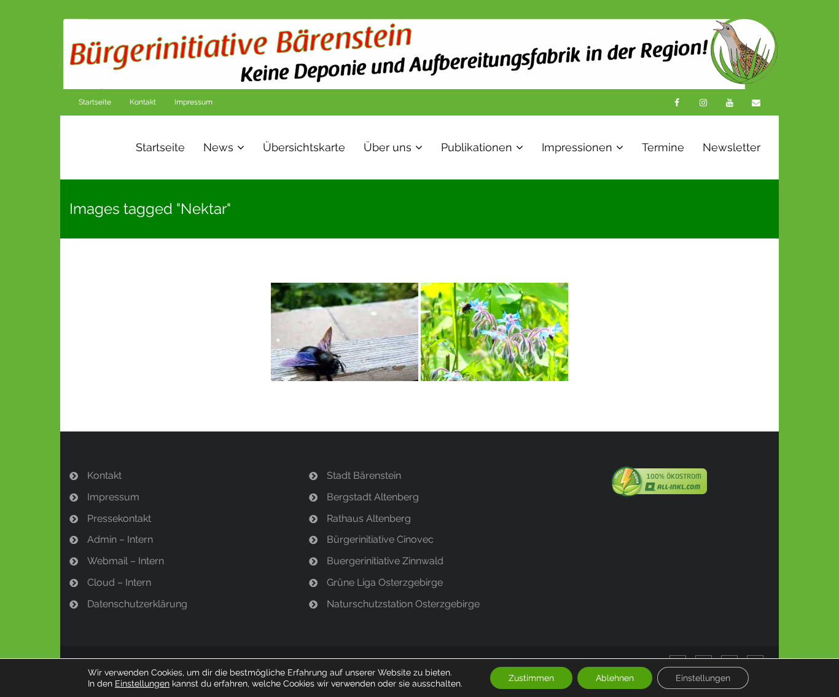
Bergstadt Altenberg (373, 497)
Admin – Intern (120, 539)
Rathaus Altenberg (369, 518)
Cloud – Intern (119, 582)
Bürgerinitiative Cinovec (380, 539)
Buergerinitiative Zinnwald (385, 561)
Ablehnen (615, 678)
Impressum (193, 102)
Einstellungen (142, 683)
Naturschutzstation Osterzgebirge (403, 604)
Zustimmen (531, 678)
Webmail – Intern (125, 561)
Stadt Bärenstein (364, 475)
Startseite (95, 102)
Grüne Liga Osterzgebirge (385, 582)
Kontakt (143, 102)
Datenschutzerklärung (137, 604)
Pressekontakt (119, 518)
